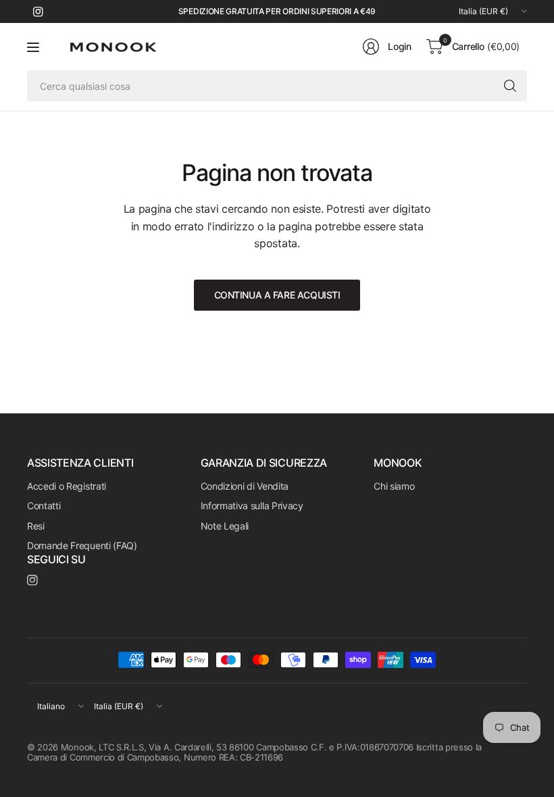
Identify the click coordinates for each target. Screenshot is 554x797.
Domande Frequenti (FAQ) (82, 545)
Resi (36, 526)
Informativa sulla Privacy (252, 505)
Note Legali (225, 526)
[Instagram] (38, 11)
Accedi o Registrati (66, 486)
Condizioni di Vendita (244, 486)
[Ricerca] (510, 85)
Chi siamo (394, 486)
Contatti (43, 505)
